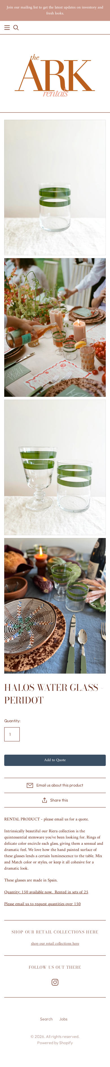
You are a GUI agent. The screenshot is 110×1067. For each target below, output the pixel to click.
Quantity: (12, 720)
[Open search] (16, 28)
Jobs (63, 1019)
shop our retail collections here (55, 943)
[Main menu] (7, 28)
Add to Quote (55, 760)
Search (46, 1019)
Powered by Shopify (55, 1042)
